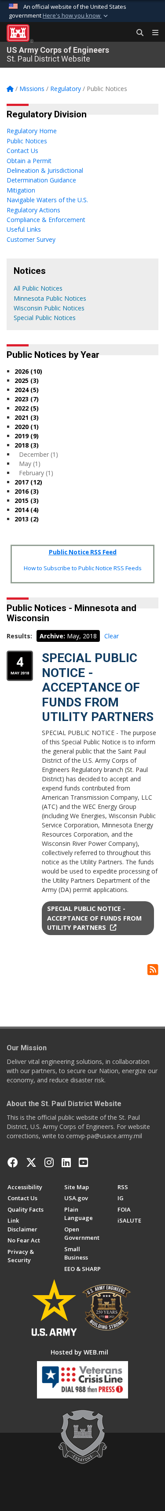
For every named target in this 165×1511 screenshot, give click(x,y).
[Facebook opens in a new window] (12, 1162)
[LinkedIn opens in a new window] (66, 1162)
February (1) (36, 473)
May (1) (29, 463)
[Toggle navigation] (151, 33)
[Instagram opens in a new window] (49, 1162)
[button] (76, 15)
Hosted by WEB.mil (79, 1352)
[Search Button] (136, 33)
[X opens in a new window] (31, 1162)
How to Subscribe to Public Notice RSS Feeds (83, 568)
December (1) (38, 454)
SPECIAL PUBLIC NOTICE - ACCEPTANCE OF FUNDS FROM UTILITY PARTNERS (98, 687)
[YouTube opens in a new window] (83, 1162)
